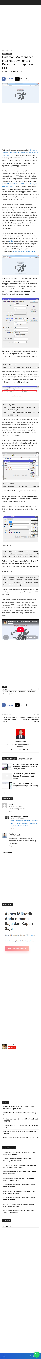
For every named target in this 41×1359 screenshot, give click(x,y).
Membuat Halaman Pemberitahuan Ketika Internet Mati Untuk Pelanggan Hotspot (20, 152)
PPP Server (13, 691)
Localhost (5, 691)
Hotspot (9, 50)
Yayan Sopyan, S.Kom (19, 816)
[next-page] (6, 793)
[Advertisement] (20, 26)
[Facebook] (12, 750)
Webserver (14, 694)
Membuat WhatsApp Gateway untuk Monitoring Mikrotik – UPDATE (20, 1120)
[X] (34, 1356)
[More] (26, 79)
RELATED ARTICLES (9, 759)
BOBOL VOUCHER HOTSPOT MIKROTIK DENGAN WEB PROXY (29, 719)
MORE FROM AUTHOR (25, 759)
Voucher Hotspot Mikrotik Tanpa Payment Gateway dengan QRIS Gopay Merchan (25, 766)
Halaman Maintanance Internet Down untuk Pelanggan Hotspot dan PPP (20, 689)
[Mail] (20, 750)
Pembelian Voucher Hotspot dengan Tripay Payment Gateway (19, 1132)
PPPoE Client (22, 691)
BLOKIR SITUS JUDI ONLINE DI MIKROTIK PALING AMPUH (11, 719)
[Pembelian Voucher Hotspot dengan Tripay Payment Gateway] (7, 785)
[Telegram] (24, 750)
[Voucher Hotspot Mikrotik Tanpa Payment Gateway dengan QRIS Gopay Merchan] (7, 766)
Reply (10, 811)
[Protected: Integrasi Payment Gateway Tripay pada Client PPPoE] (7, 776)
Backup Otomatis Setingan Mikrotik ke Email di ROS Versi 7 (21, 1138)
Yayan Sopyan (8, 71)
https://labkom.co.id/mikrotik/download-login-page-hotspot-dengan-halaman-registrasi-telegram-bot (25, 823)
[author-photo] (20, 738)
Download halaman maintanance (24, 251)
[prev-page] (3, 793)
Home (3, 50)
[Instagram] (16, 750)
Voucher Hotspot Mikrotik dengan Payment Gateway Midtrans (19, 1114)
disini (11, 241)
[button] (37, 1355)
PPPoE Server (31, 691)
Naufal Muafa (14, 834)
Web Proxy (6, 694)
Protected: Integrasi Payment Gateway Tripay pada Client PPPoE (24, 776)
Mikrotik (10, 53)
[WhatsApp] (29, 750)
